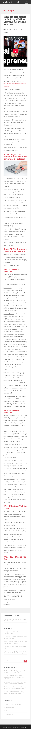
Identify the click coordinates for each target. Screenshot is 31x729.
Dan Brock (16, 30)
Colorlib (15, 727)
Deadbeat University (12, 2)
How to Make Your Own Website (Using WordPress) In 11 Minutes (15, 620)
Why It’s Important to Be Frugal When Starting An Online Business (15, 20)
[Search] (25, 661)
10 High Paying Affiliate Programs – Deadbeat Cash (14, 632)
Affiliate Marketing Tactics (13, 704)
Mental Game (10, 707)
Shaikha (8, 682)
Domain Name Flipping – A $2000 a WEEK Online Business (15, 692)
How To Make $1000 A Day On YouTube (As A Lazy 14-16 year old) (15, 642)
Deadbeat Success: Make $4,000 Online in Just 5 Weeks (15, 647)
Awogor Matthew (11, 687)
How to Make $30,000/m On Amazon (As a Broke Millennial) (15, 637)
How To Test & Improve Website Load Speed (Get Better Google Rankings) (15, 652)
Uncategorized (10, 714)
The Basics (9, 711)
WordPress (25, 727)
